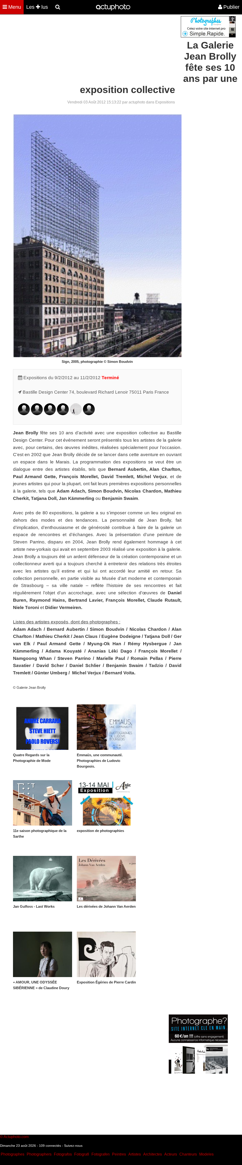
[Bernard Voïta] (89, 413)
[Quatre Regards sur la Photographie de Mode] (42, 727)
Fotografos (63, 1154)
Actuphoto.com (16, 1137)
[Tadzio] (76, 413)
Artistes (134, 1154)
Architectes (152, 1154)
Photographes (12, 1154)
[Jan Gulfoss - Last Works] (42, 878)
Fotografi (81, 1154)
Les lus (37, 7)
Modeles (206, 1154)
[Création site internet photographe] (208, 36)
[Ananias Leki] (50, 413)
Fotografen (100, 1154)
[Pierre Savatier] (63, 413)
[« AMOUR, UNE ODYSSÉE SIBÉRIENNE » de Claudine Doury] (42, 954)
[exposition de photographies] (106, 803)
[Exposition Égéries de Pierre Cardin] (106, 954)
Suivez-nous (73, 1145)
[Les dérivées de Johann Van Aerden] (106, 878)
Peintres (119, 1154)
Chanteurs (188, 1154)
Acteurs (170, 1154)
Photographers (39, 1154)
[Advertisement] (92, 49)
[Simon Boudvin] (24, 413)
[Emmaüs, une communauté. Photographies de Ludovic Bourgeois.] (106, 727)
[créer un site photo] (198, 1072)
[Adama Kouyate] (37, 413)
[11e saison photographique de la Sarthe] (42, 803)
